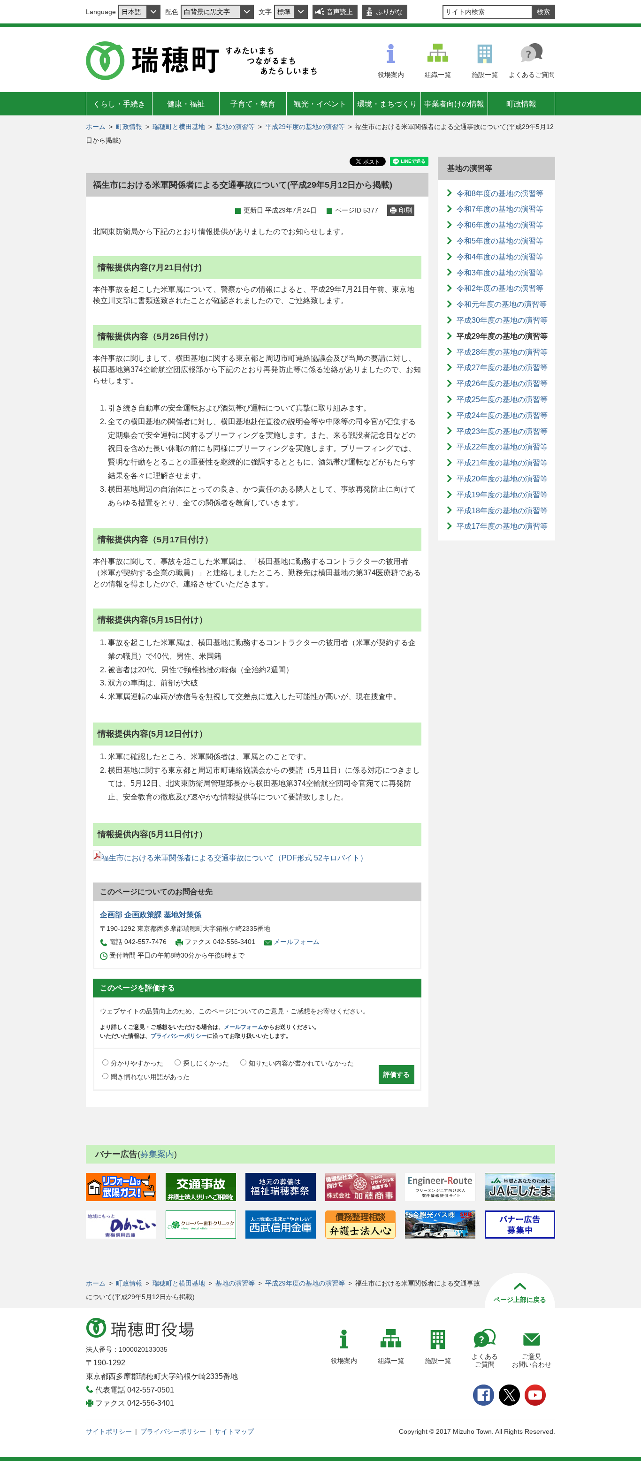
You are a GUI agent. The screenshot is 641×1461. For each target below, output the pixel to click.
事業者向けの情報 (454, 104)
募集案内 (157, 1154)
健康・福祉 (186, 104)
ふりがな (389, 11)
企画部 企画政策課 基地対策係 (150, 915)
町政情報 (521, 104)
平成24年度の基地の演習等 (502, 415)
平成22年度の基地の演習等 (502, 447)
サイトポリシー (109, 1431)
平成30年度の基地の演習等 (502, 320)
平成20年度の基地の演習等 (502, 479)
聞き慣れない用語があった (150, 1077)
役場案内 (391, 74)
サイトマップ (234, 1431)
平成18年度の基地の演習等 (502, 511)
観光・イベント (320, 104)
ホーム (96, 126)
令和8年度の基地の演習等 (500, 194)
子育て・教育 (252, 104)
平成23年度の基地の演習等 (502, 431)
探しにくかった (206, 1063)
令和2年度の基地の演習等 (500, 288)
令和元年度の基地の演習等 (502, 304)
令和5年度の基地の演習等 (500, 241)
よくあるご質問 (532, 74)
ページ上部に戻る (520, 1299)
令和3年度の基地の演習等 (500, 273)
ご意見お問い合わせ (531, 1360)
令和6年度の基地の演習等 (500, 225)
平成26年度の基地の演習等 (502, 384)
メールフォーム (297, 941)
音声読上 (340, 11)
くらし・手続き (119, 104)
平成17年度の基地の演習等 (502, 526)
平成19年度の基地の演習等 (502, 495)
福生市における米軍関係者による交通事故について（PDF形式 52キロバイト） (234, 858)
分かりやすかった (137, 1063)
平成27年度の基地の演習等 (502, 368)
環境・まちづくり (387, 104)
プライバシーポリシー (179, 1036)
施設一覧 (485, 74)
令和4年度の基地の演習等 (500, 257)
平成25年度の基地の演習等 (502, 399)
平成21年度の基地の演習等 (502, 463)
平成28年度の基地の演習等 (502, 352)
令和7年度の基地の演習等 (500, 209)
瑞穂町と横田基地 (179, 126)
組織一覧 (438, 74)
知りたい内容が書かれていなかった (301, 1063)
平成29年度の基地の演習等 (305, 126)
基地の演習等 (235, 126)
